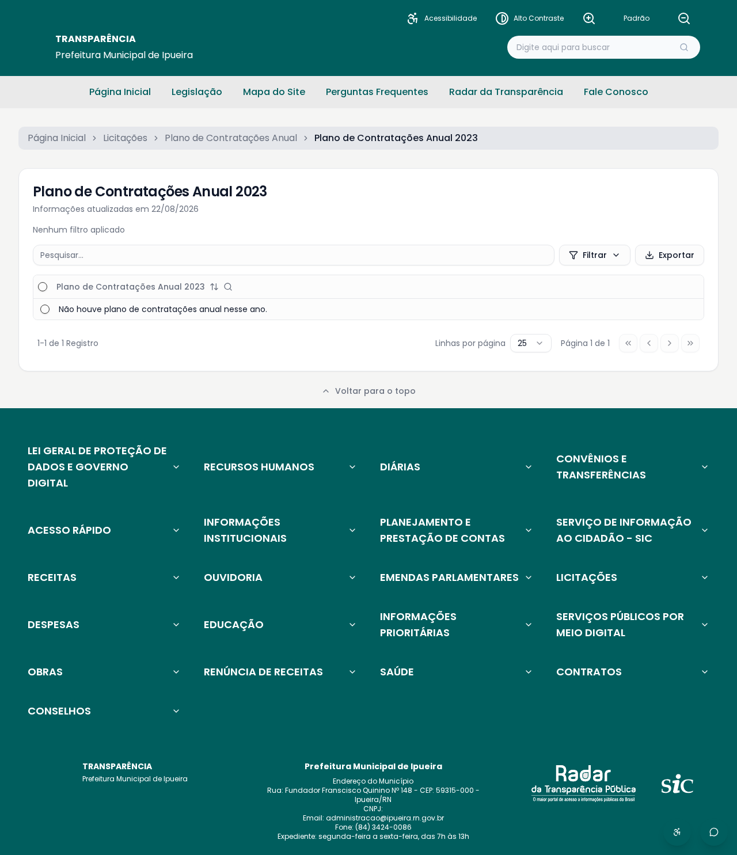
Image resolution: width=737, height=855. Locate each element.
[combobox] (531, 343)
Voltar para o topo (375, 391)
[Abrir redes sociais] (714, 832)
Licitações (125, 138)
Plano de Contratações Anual (231, 138)
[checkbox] (42, 286)
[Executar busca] (684, 47)
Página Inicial (57, 138)
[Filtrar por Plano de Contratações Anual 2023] (228, 287)
